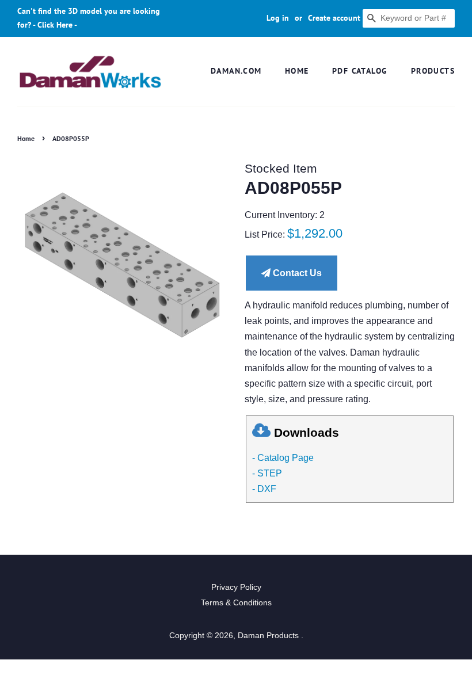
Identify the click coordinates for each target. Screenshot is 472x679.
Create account (334, 18)
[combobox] (409, 18)
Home (297, 71)
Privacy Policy (236, 587)
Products (433, 71)
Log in (278, 18)
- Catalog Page (283, 458)
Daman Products (269, 635)
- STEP (267, 473)
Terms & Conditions (236, 602)
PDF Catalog (359, 71)
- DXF (264, 489)
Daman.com (236, 71)
